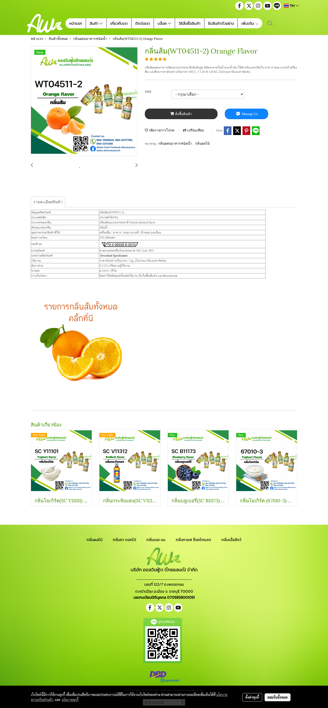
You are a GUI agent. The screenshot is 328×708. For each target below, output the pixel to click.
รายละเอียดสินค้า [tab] (47, 202)
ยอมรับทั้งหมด (277, 697)
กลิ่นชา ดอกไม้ (124, 539)
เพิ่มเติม (248, 23)
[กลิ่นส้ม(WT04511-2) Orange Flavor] (84, 101)
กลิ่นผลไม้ (202, 143)
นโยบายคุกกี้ (70, 699)
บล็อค (163, 23)
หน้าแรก (75, 23)
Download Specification (114, 255)
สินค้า (94, 23)
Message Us (249, 114)
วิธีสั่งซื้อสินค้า (189, 23)
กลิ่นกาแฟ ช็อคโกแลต (193, 539)
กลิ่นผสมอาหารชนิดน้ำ (175, 143)
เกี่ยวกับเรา (119, 23)
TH (292, 5)
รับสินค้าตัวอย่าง (221, 23)
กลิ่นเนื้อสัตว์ (231, 539)
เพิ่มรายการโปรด (161, 130)
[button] (270, 23)
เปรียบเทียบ (195, 130)
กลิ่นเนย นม (155, 539)
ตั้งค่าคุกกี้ (252, 697)
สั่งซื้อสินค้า (183, 114)
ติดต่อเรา (142, 23)
